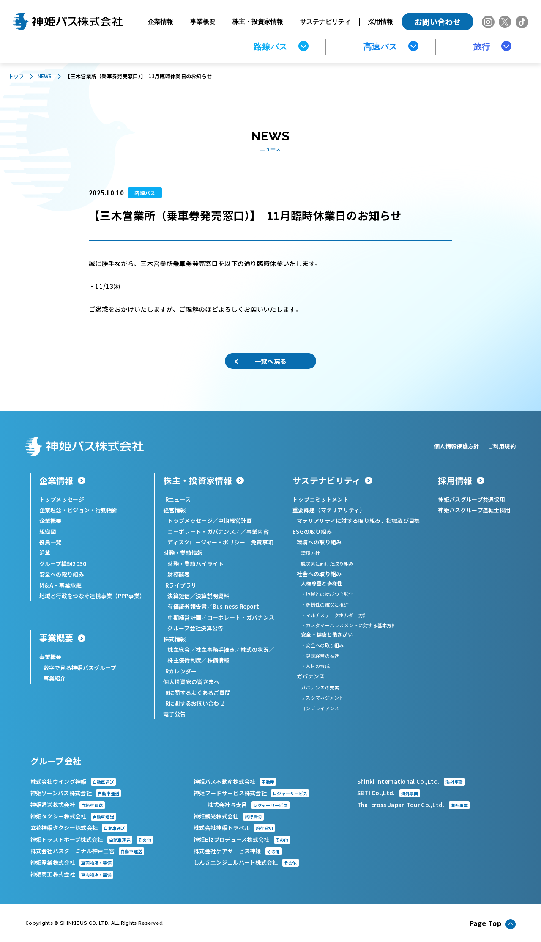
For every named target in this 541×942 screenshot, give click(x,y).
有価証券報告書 (187, 606)
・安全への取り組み (322, 645)
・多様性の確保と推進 (325, 604)
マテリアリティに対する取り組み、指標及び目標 (358, 520)
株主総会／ (181, 649)
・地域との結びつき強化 (327, 593)
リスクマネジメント (322, 697)
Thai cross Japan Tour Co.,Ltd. (412, 805)
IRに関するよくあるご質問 (196, 693)
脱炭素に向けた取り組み (327, 563)
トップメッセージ (61, 499)
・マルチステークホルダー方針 (334, 615)
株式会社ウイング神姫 (72, 781)
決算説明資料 (213, 596)
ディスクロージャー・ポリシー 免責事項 (220, 542)
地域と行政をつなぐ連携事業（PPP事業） (92, 596)
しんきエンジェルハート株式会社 (245, 862)
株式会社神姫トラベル (233, 828)
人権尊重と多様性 (321, 583)
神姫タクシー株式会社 (72, 816)
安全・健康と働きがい (327, 634)
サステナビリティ (325, 21)
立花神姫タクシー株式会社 (78, 828)
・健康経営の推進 (320, 655)
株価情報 (218, 660)
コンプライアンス (320, 708)
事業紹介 (55, 678)
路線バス (270, 46)
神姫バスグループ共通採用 (471, 499)
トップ (16, 76)
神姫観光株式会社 (228, 816)
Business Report (236, 606)
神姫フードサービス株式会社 (250, 793)
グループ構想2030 (63, 564)
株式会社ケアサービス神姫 (237, 851)
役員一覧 (50, 542)
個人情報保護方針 (456, 446)
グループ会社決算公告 (195, 628)
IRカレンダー (180, 671)
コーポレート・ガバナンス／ (203, 531)
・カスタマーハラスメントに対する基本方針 (348, 625)
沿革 (45, 553)
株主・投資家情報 (257, 21)
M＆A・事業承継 (60, 585)
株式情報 (174, 639)
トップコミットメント (320, 499)
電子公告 (174, 714)
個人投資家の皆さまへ (191, 682)
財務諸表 (178, 574)
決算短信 (178, 596)
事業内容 (257, 531)
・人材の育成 (315, 665)
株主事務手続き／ (218, 649)
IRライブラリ (180, 585)
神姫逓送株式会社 (66, 805)
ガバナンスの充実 (320, 687)
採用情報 (380, 21)
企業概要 (50, 520)
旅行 (481, 46)
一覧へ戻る (270, 361)
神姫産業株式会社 (71, 862)
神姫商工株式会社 (71, 874)
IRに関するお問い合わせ (194, 703)
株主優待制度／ (187, 660)
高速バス (380, 46)
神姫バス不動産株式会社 (234, 781)
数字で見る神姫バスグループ (80, 668)
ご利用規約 (502, 446)
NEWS (45, 76)
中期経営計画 (235, 520)
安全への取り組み (61, 574)
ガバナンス (311, 676)
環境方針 (310, 552)
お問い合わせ (437, 21)
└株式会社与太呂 (245, 805)
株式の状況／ (257, 649)
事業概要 (203, 21)
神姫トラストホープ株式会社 (90, 839)
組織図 (47, 531)
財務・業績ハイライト (195, 564)
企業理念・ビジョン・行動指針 (78, 510)
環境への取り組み (319, 542)
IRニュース (177, 499)
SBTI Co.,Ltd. (387, 793)
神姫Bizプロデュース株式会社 (241, 839)
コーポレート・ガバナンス (241, 617)
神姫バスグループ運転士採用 (474, 510)
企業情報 (160, 21)
